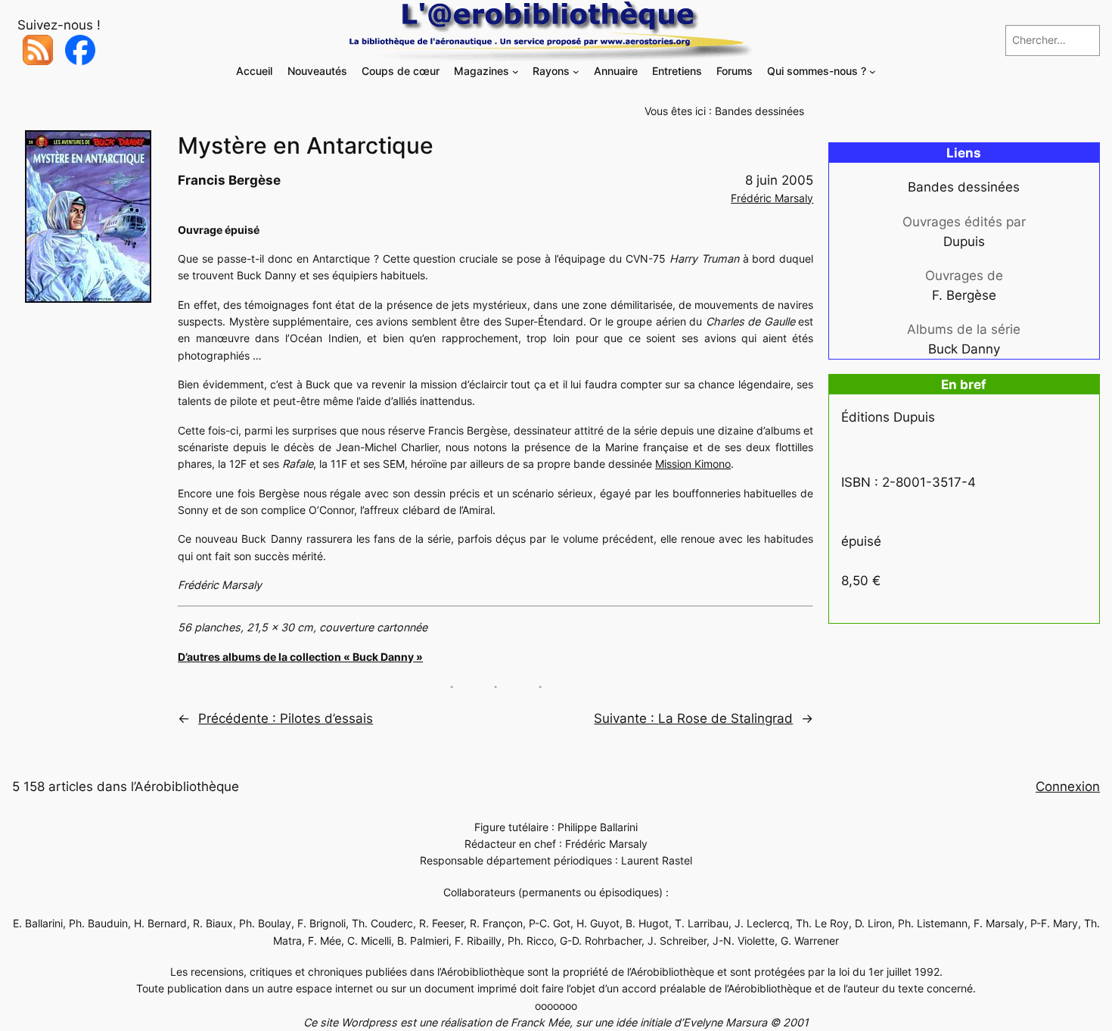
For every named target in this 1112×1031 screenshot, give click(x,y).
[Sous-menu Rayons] (576, 71)
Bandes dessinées (759, 110)
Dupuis (964, 241)
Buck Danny (964, 349)
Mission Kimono (693, 463)
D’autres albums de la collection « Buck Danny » (300, 656)
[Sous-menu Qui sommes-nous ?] (872, 71)
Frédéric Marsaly (772, 198)
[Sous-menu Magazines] (515, 71)
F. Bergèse (964, 295)
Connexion (1068, 786)
